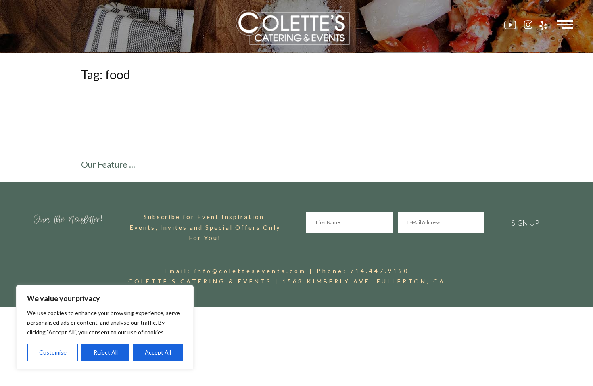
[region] (105, 327)
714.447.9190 (379, 270)
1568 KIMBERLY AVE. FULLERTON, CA (363, 281)
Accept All (158, 352)
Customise (53, 352)
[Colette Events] (296, 27)
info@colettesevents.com (250, 270)
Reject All (106, 352)
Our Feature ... (108, 164)
